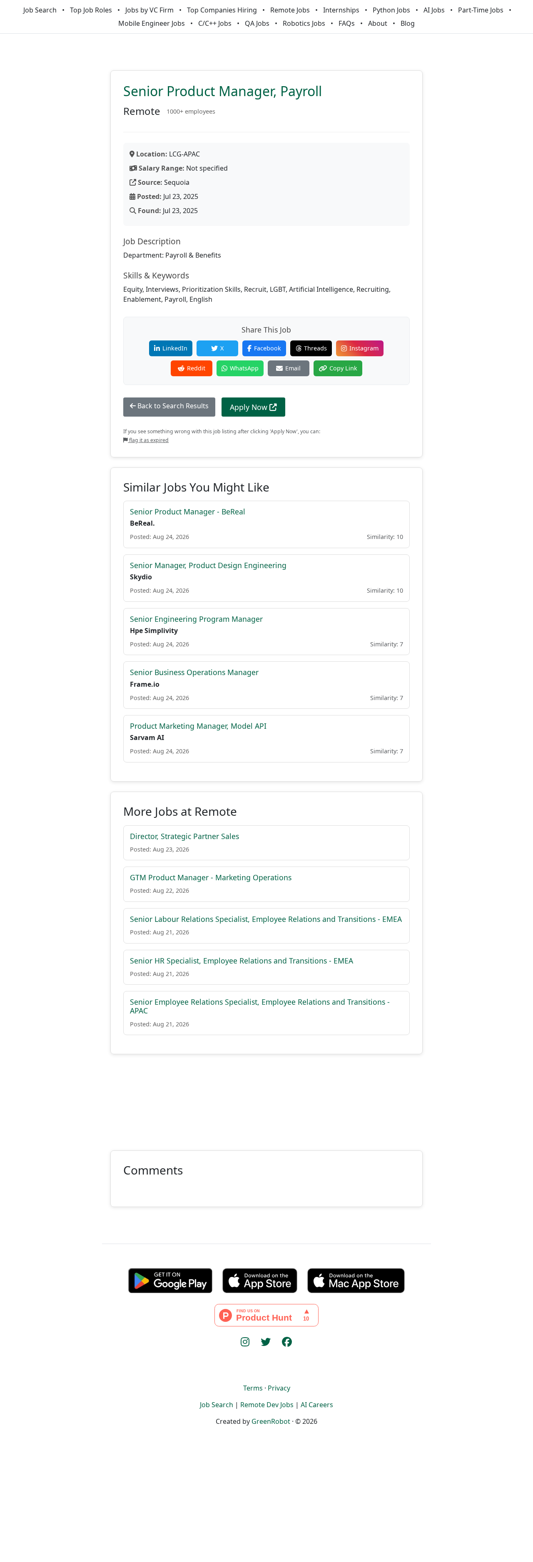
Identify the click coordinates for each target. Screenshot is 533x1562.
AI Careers (317, 1404)
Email (293, 368)
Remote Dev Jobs (267, 1404)
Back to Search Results (172, 405)
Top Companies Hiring (222, 10)
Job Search (40, 10)
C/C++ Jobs (215, 23)
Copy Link (343, 368)
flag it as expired (148, 440)
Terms (253, 1388)
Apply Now (249, 407)
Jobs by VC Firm (149, 10)
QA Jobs (257, 23)
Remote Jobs (290, 10)
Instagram (364, 348)
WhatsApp (244, 368)
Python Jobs (391, 10)
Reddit (196, 368)
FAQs (347, 23)
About (377, 23)
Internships (341, 10)
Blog (408, 23)
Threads (315, 348)
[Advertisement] (266, 1097)
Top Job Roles (91, 10)
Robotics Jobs (304, 23)
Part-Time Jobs (480, 10)
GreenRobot (271, 1421)
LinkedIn (174, 348)
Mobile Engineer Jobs (151, 23)
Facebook (267, 348)
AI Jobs (434, 10)
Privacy (279, 1388)
